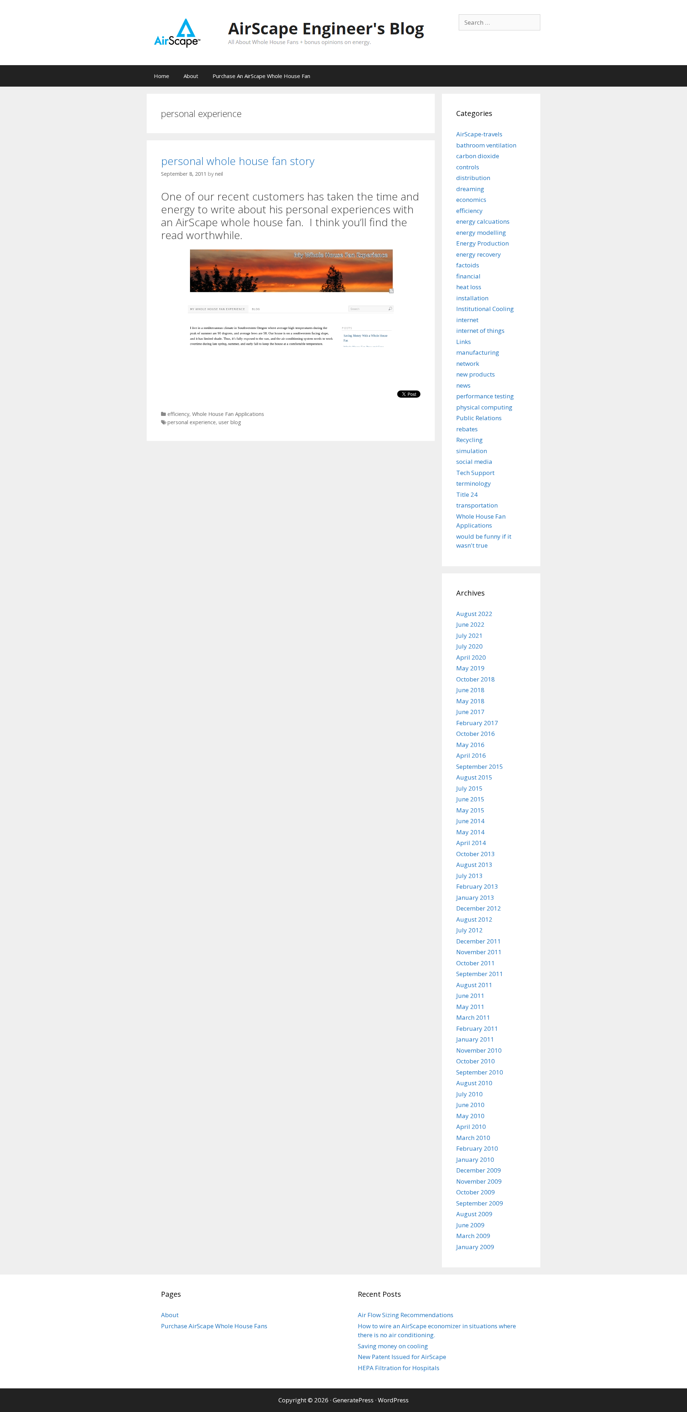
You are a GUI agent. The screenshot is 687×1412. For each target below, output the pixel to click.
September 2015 (479, 766)
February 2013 (477, 886)
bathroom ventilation (486, 145)
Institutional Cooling (485, 309)
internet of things (480, 330)
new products (475, 374)
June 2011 (470, 995)
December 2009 (478, 1170)
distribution (473, 178)
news (463, 385)
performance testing (485, 396)
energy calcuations (483, 221)
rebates (467, 429)
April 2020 (471, 657)
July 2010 (469, 1094)
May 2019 (470, 668)
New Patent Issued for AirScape (402, 1357)
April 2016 (471, 755)
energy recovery (478, 254)
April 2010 (471, 1126)
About (191, 75)
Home (161, 75)
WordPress (393, 1400)
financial (468, 276)
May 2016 (470, 745)
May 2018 (470, 701)
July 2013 (469, 876)
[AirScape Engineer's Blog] (289, 32)
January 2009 (475, 1247)
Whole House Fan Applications (228, 414)
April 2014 (471, 843)
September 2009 (479, 1203)
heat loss (468, 287)
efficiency (178, 414)
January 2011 (475, 1039)
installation (472, 298)
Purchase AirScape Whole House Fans (214, 1326)
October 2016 (475, 733)
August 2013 (474, 864)
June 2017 (470, 712)
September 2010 (479, 1072)
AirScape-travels (479, 134)
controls (467, 167)
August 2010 (474, 1083)
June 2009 (470, 1225)
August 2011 (474, 985)
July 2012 (469, 930)
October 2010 (475, 1061)
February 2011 (477, 1028)
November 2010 (479, 1050)
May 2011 (470, 1007)
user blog (230, 422)
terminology (473, 483)
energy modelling (481, 232)
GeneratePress (353, 1400)
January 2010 (475, 1159)
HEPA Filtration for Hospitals (398, 1368)
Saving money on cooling (393, 1346)
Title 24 (467, 494)
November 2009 (479, 1181)
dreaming (470, 189)
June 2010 (470, 1105)
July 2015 (469, 788)
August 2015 (474, 777)
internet (467, 320)
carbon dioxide (477, 156)
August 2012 (474, 919)
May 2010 (470, 1116)
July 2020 (469, 646)
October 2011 (475, 963)
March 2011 (473, 1017)
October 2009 (475, 1192)
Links (463, 342)
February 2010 (477, 1148)
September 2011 (479, 974)
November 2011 (479, 952)
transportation (477, 505)
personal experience (191, 422)
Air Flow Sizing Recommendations (405, 1315)
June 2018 (470, 690)
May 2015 (470, 810)
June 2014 (470, 821)
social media (474, 461)
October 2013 (475, 854)
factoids (467, 265)
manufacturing (477, 352)
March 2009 (473, 1236)
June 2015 (470, 799)
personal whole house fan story (238, 161)
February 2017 (477, 723)
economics (471, 199)
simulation (471, 451)
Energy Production (482, 243)
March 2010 (473, 1138)
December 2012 (478, 908)
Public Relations (479, 418)
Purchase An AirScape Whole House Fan (261, 75)
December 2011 (478, 941)
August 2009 (474, 1214)
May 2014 (470, 832)
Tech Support (475, 473)
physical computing (484, 407)
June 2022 (470, 624)
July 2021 (469, 635)
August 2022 (474, 614)
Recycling (469, 440)
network (467, 363)
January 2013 (475, 897)
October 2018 (475, 679)
